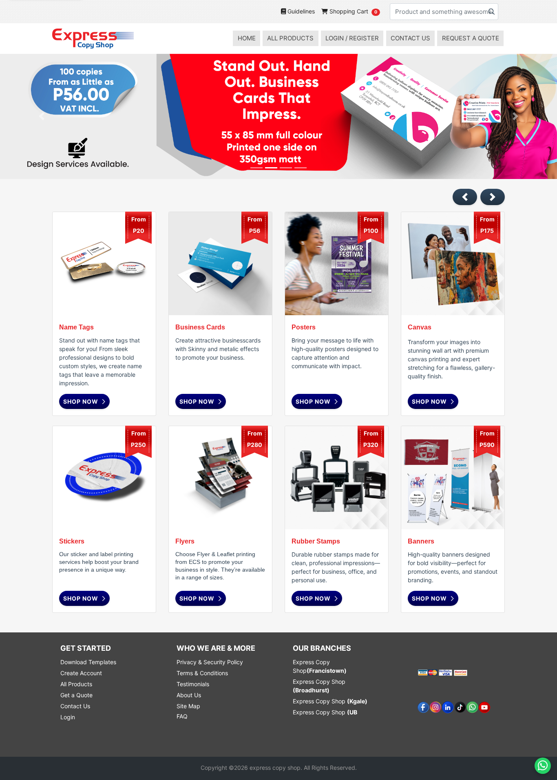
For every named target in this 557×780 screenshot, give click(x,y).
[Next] (515, 116)
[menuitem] (246, 38)
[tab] (256, 167)
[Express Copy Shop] (93, 39)
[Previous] (42, 116)
